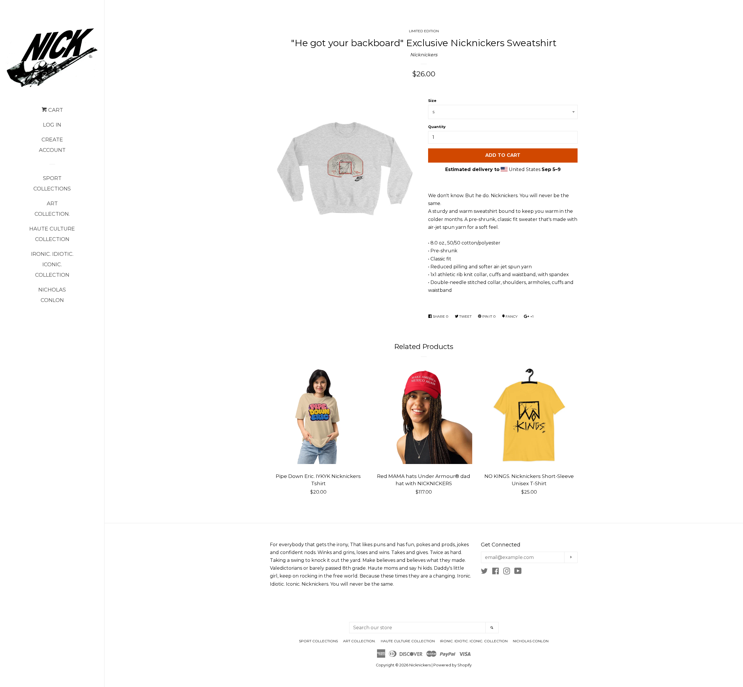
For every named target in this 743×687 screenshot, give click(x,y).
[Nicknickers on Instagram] (506, 572)
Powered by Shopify (452, 665)
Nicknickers (423, 54)
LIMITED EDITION (424, 31)
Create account (52, 144)
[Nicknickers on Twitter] (484, 572)
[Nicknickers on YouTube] (518, 572)
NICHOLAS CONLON (52, 295)
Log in (52, 125)
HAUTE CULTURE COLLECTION (52, 234)
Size (432, 100)
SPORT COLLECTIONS (52, 183)
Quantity (437, 127)
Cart (55, 110)
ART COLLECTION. (52, 208)
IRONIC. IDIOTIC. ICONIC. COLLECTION (52, 264)
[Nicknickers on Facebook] (495, 572)
